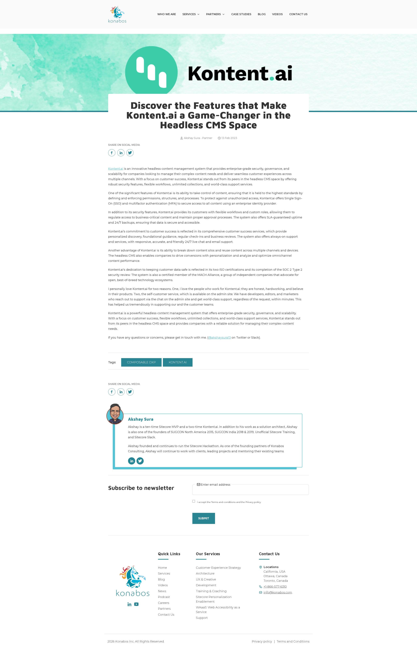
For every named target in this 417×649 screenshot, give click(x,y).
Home (162, 568)
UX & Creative (206, 579)
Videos (277, 14)
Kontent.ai (115, 169)
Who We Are (166, 14)
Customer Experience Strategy (218, 568)
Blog (262, 14)
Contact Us (298, 14)
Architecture (205, 573)
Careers (163, 603)
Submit (203, 518)
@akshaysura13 (219, 337)
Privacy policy (262, 641)
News (162, 591)
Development (206, 585)
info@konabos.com (278, 592)
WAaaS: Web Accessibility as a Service (218, 610)
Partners (213, 14)
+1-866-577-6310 (275, 586)
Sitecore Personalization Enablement (214, 599)
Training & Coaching (211, 591)
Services (189, 14)
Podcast (164, 597)
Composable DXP (141, 362)
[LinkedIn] (129, 604)
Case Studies (241, 14)
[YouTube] (136, 604)
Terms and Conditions (293, 641)
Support (202, 618)
